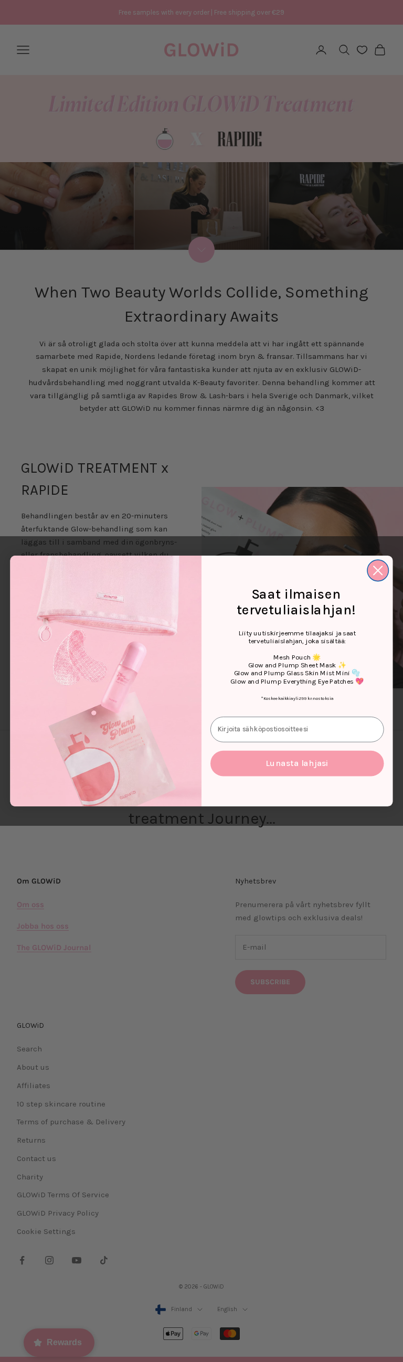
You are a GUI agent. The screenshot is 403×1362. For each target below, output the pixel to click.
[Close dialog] (378, 570)
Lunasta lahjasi (297, 763)
